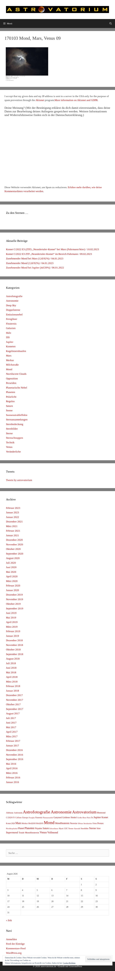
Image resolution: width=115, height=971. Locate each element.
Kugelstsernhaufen (16, 351)
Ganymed (58, 817)
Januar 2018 (12, 690)
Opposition (12, 378)
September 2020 (14, 553)
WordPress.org (14, 953)
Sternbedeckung (14, 424)
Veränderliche (13, 451)
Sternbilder (12, 428)
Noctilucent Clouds (16, 373)
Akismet (39, 100)
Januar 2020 (12, 590)
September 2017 (14, 709)
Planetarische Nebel (16, 387)
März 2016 (12, 773)
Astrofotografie (14, 296)
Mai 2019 (11, 617)
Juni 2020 (11, 567)
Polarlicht (11, 396)
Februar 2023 (13, 508)
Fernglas (32, 817)
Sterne (9, 433)
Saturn (9, 406)
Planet (21, 828)
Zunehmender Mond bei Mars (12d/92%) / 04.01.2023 (34, 258)
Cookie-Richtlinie (69, 963)
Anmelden (11, 939)
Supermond (12, 832)
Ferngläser (11, 319)
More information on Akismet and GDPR (76, 100)
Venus (9, 447)
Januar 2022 (12, 517)
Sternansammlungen (17, 419)
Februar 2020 (13, 585)
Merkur (10, 360)
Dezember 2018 (14, 640)
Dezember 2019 (14, 594)
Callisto (18, 818)
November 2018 (14, 645)
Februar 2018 (13, 686)
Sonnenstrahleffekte (16, 415)
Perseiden (11, 383)
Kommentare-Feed (16, 948)
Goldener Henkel (69, 817)
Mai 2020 (11, 572)
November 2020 (14, 544)
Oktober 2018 (13, 649)
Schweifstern (53, 828)
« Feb (9, 920)
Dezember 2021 (14, 521)
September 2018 (14, 654)
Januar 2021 (12, 535)
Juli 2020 (11, 562)
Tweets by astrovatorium (19, 480)
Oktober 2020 (13, 549)
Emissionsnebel (14, 314)
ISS (8, 337)
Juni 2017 (11, 722)
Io (92, 817)
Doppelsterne (13, 309)
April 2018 (12, 677)
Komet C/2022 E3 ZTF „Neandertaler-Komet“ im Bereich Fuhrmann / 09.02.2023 (49, 254)
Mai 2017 (11, 727)
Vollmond (52, 832)
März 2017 (12, 736)
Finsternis (11, 323)
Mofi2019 (39, 823)
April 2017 (12, 731)
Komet (105, 817)
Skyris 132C (63, 828)
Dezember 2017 (14, 695)
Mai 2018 (11, 672)
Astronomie (12, 300)
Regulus (10, 401)
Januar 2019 (12, 635)
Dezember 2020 (14, 539)
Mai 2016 (11, 763)
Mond (9, 369)
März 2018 (12, 681)
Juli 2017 (11, 718)
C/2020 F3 (10, 817)
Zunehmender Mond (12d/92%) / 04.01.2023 (29, 263)
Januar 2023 (12, 512)
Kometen (11, 346)
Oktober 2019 (13, 603)
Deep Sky (11, 305)
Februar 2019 (13, 631)
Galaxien (11, 328)
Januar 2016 (12, 782)
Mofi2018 (31, 823)
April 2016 (12, 768)
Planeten (10, 392)
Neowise (73, 823)
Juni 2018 (11, 667)
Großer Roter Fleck (84, 817)
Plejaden (38, 828)
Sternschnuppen (14, 437)
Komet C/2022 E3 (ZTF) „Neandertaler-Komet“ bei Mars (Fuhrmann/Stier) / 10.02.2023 (52, 249)
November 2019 (14, 599)
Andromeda (18, 813)
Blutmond (101, 812)
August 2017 (13, 713)
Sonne (9, 410)
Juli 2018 (11, 663)
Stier (99, 828)
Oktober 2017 (13, 704)
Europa (25, 818)
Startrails (77, 828)
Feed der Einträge (15, 943)
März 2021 (12, 526)
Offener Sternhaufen (85, 823)
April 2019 (12, 622)
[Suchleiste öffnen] (110, 23)
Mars (8, 355)
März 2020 (12, 581)
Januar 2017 (12, 745)
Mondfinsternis (62, 823)
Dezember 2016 (14, 750)
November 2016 (14, 754)
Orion (95, 823)
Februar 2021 (13, 530)
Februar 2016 (13, 777)
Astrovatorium (84, 812)
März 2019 (12, 626)
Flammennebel (48, 817)
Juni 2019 (11, 613)
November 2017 (14, 699)
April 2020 (12, 576)
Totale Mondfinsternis (29, 832)
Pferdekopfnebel (12, 828)
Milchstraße (12, 364)
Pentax (100, 823)
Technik (10, 442)
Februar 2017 (13, 741)
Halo (8, 332)
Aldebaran (9, 813)
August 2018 (13, 658)
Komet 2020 (10, 823)
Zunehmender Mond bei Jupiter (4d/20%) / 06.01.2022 (35, 267)
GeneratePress (75, 966)
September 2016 (14, 759)
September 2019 (14, 608)
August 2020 (13, 558)
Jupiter (9, 342)
